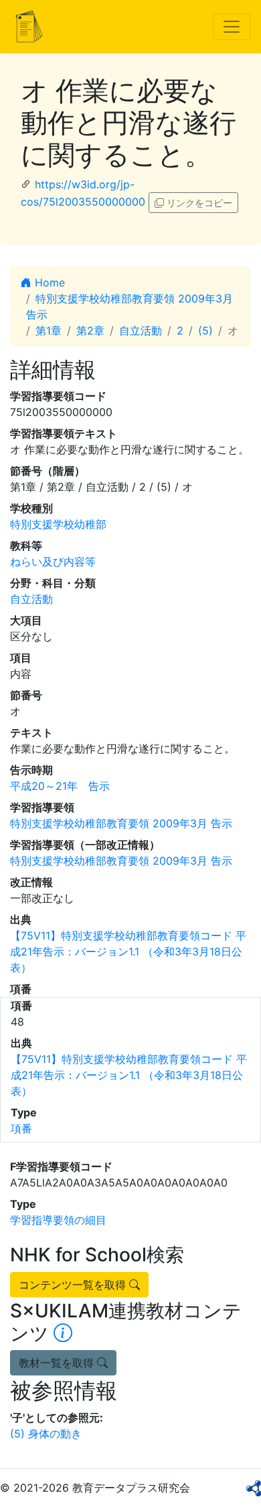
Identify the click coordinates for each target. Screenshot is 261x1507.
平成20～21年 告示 (60, 786)
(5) (205, 330)
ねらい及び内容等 (53, 561)
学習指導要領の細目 (58, 1220)
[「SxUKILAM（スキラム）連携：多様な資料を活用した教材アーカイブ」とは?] (63, 1333)
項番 (21, 1128)
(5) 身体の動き (46, 1433)
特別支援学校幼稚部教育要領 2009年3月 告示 (121, 823)
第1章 (48, 330)
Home (48, 282)
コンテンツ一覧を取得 (74, 1284)
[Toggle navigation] (231, 26)
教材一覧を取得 (58, 1362)
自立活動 (140, 330)
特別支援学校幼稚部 (58, 524)
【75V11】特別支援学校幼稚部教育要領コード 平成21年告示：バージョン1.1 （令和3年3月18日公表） (128, 951)
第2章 (90, 330)
